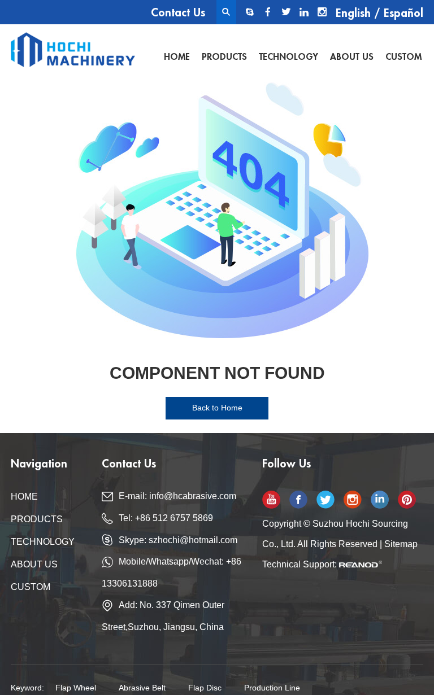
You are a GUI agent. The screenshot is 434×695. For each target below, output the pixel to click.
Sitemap (401, 544)
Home (177, 57)
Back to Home (217, 407)
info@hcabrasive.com (192, 496)
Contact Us (178, 13)
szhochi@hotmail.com (193, 540)
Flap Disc (205, 687)
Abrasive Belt (142, 687)
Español (403, 13)
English (353, 13)
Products (224, 57)
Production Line (272, 687)
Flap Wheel (75, 687)
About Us (352, 57)
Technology (288, 57)
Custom (403, 57)
